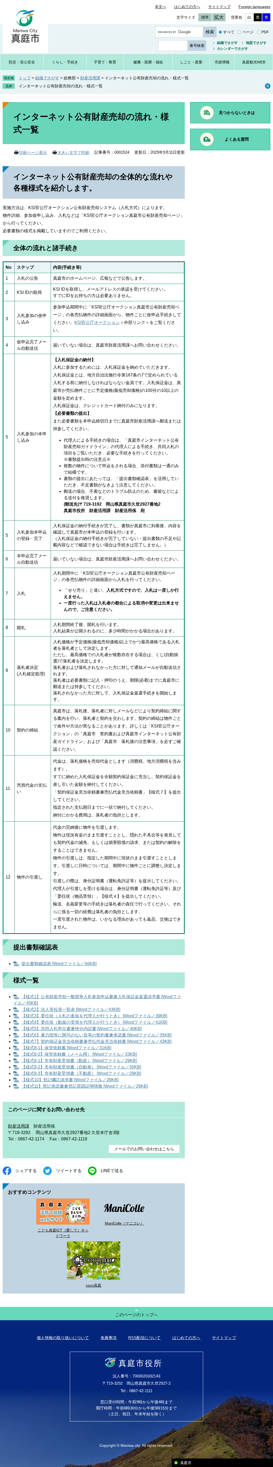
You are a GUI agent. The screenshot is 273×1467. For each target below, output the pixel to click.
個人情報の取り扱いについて (63, 1337)
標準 (205, 17)
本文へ (160, 7)
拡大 (219, 17)
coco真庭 (93, 1285)
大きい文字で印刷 (73, 152)
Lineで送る (112, 1170)
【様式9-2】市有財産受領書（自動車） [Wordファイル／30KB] (81, 1067)
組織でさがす (227, 43)
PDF (265, 32)
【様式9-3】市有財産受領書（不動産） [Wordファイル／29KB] (81, 1073)
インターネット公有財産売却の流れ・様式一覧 (61, 86)
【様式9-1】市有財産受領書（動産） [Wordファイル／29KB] (79, 1060)
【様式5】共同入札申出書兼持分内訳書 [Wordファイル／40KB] (81, 1028)
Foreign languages (254, 7)
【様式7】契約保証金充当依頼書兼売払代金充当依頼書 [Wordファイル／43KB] (96, 1041)
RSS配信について (144, 1337)
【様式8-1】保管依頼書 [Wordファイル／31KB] (66, 1048)
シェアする (26, 1170)
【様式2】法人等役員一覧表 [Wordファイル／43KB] (70, 1009)
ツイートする (69, 1170)
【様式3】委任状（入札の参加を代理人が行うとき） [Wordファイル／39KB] (94, 1016)
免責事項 (109, 1337)
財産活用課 (90, 78)
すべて (228, 32)
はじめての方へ (187, 7)
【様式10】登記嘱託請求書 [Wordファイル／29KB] (69, 1080)
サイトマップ (219, 7)
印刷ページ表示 (33, 152)
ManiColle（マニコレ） (124, 1223)
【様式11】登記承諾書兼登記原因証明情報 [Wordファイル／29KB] (84, 1086)
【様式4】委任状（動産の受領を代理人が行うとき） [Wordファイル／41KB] (94, 1022)
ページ (248, 32)
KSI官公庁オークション (97, 322)
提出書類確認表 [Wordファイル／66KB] (59, 963)
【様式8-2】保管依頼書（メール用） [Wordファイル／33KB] (79, 1054)
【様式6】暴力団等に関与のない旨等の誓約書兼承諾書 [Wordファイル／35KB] (96, 1035)
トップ (25, 78)
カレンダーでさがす (232, 49)
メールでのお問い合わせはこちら (144, 1149)
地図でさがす (256, 43)
